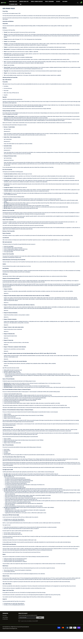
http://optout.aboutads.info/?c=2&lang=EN (19, 561)
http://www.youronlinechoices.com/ (18, 560)
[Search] (78, 3)
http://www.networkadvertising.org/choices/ (20, 558)
